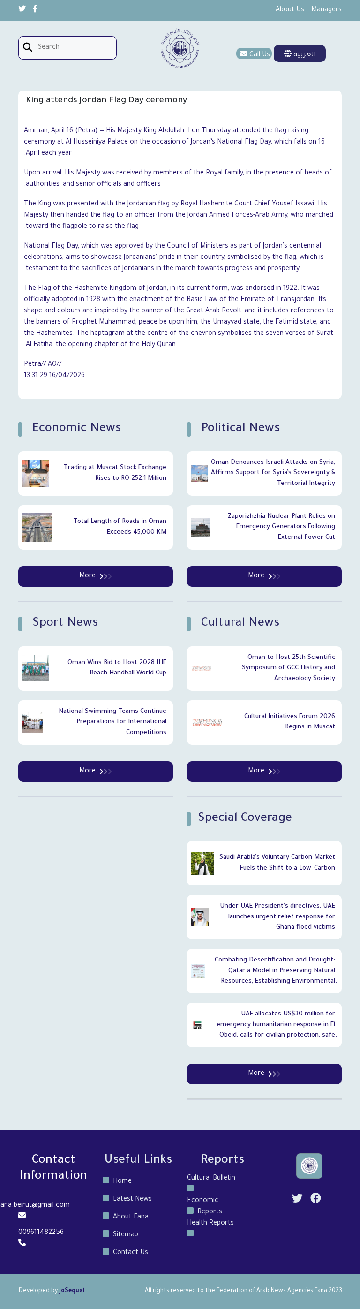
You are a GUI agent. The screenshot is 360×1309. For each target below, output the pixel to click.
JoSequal (72, 1291)
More (256, 576)
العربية (303, 55)
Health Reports (210, 1223)
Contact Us (130, 1253)
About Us (290, 10)
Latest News (132, 1199)
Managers (326, 10)
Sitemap (125, 1235)
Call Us (259, 55)
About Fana (131, 1217)
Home (122, 1182)
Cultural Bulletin (211, 1178)
